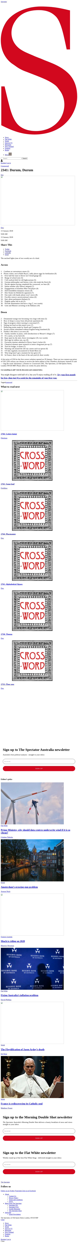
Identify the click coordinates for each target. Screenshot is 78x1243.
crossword (9, 382)
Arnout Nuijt (5, 891)
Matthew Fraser (6, 1108)
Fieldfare (4, 488)
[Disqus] (39, 715)
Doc (2, 175)
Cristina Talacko (7, 837)
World (3, 883)
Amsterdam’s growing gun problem (19, 887)
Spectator (4, 2)
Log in (8, 163)
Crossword (5, 166)
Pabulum (4, 438)
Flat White (4, 825)
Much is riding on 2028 (13, 941)
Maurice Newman (7, 946)
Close (2, 1220)
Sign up (39, 768)
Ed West (4, 1054)
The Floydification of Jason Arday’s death (22, 1049)
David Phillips (6, 1000)
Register (3, 163)
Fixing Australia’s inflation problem (19, 995)
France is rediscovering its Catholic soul (22, 1103)
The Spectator (5, 1182)
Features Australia (6, 937)
